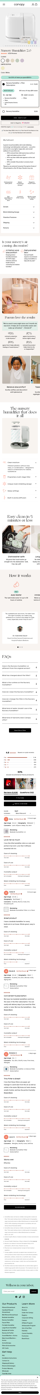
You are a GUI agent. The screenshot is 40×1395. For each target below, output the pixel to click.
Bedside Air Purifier (8, 1330)
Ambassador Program (29, 1325)
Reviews (24, 1310)
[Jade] (17, 60)
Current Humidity (27, 1333)
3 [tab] (22, 647)
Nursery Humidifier (8, 1320)
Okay (20, 1392)
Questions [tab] (27, 793)
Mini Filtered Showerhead (10, 1315)
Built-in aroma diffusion (17, 498)
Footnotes (25, 1336)
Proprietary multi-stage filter (19, 477)
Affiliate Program (27, 1323)
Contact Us (5, 1360)
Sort (16, 811)
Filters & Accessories (8, 1345)
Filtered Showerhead (8, 1307)
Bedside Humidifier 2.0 (18, 832)
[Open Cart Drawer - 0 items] (36, 4)
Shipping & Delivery (8, 1363)
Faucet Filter (6, 1322)
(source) (7, 1239)
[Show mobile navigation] (4, 4)
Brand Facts (25, 1338)
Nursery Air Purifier (8, 1333)
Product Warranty (7, 1368)
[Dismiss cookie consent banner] (37, 1377)
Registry (24, 1315)
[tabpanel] (20, 628)
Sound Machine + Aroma (9, 1335)
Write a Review (24, 804)
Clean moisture (13, 462)
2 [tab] (20, 647)
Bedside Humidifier (8, 1317)
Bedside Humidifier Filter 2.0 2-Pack (22, 910)
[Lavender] (22, 60)
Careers (24, 1320)
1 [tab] (18, 647)
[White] (3, 60)
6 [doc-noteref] (32, 619)
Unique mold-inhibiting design (20, 484)
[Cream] (12, 60)
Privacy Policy (34, 1387)
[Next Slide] (34, 783)
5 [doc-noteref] (31, 327)
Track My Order (6, 1373)
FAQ (3, 1355)
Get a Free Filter (27, 1328)
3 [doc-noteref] (11, 266)
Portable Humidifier (8, 1325)
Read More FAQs (20, 730)
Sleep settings (13, 491)
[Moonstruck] (7, 60)
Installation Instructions (9, 1358)
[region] (20, 783)
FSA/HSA (24, 1330)
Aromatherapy (6, 1343)
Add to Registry (16, 123)
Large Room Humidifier (9, 1328)
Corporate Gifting (27, 1318)
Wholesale (5, 1371)
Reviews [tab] (11, 793)
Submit (33, 1291)
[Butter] (3, 68)
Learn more (30, 127)
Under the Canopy (27, 1312)
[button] (3, 45)
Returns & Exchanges (8, 1366)
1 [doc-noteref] (10, 146)
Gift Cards (5, 1348)
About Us (25, 1307)
